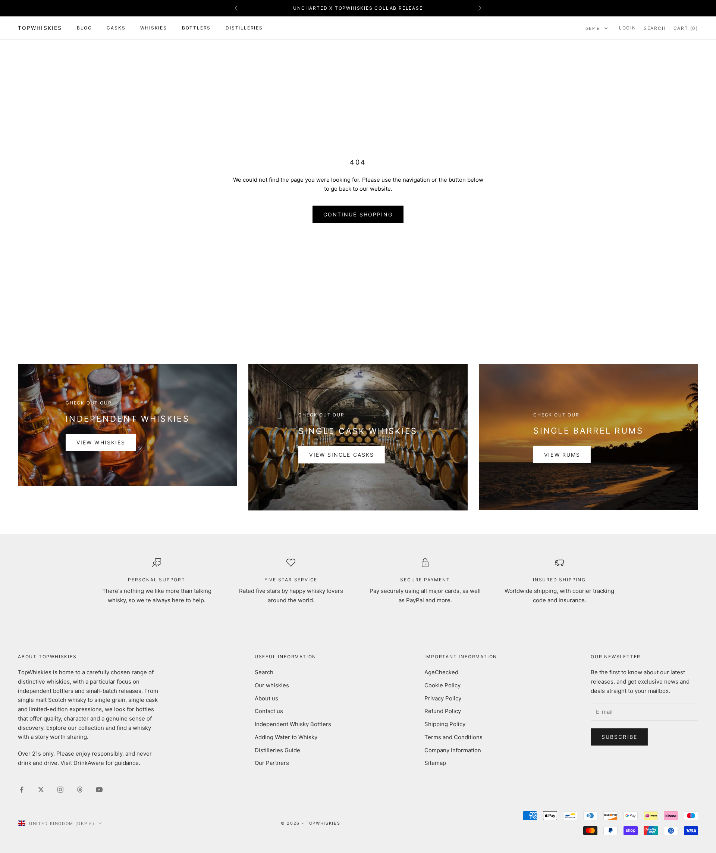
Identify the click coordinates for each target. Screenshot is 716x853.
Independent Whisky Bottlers (293, 724)
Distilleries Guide (277, 750)
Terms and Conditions (453, 737)
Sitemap (435, 762)
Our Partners (272, 762)
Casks (116, 28)
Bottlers (196, 28)
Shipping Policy (444, 724)
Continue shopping (358, 214)
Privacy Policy (442, 698)
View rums (562, 455)
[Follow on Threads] (80, 789)
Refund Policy (442, 711)
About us (266, 698)
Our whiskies (272, 685)
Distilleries (244, 28)
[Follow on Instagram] (60, 789)
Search (264, 672)
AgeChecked (441, 672)
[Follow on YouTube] (99, 789)
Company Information (452, 750)
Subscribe (619, 737)
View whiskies (100, 442)
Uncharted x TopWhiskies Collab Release (358, 8)
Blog (84, 28)
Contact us (269, 711)
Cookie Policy (442, 685)
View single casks (341, 455)
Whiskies (153, 28)
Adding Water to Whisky (286, 737)
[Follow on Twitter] (41, 789)
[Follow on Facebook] (21, 789)
